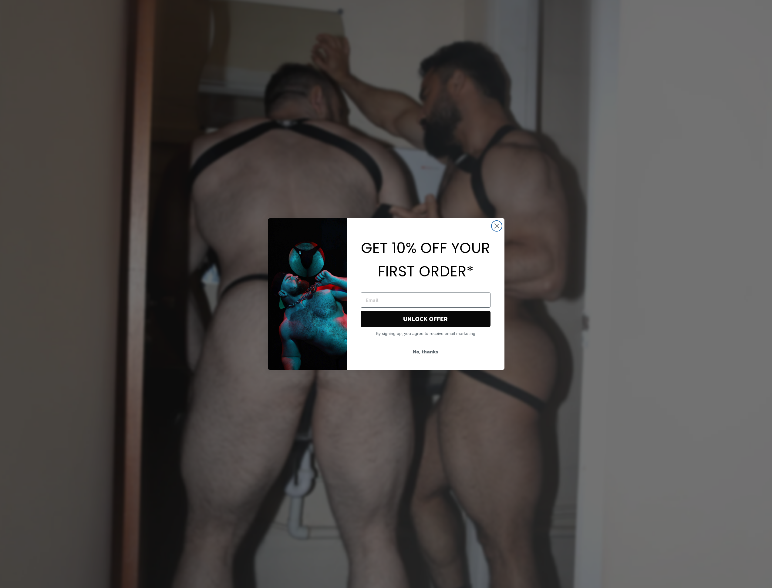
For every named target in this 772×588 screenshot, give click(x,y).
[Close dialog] (496, 226)
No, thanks (425, 351)
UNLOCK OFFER (425, 318)
